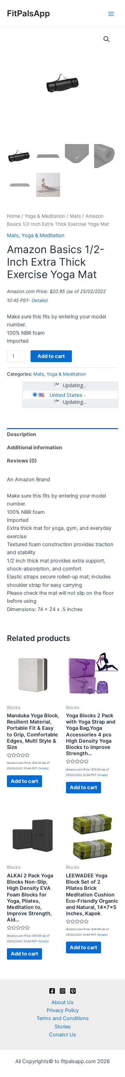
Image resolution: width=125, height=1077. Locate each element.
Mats (75, 216)
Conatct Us (62, 1035)
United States (65, 394)
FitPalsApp (28, 13)
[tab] (62, 434)
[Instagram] (62, 991)
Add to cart (51, 356)
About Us (62, 1002)
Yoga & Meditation (45, 216)
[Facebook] (52, 991)
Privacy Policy (63, 1010)
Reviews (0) (22, 461)
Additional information (34, 447)
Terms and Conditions (62, 1018)
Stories (63, 1027)
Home (13, 216)
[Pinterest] (73, 991)
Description (21, 434)
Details (39, 300)
